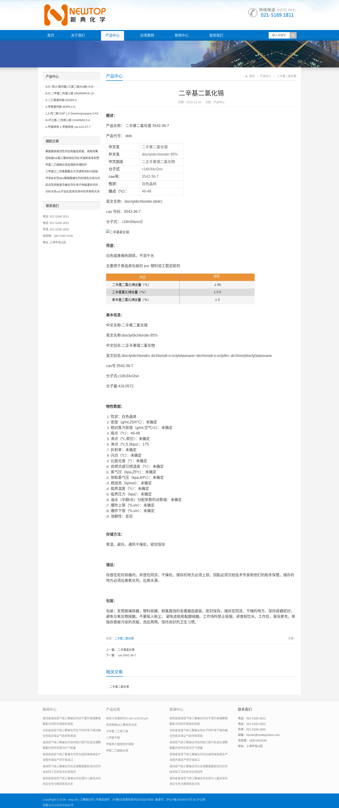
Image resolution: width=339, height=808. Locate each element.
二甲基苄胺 (113, 737)
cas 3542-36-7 (127, 655)
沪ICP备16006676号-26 (181, 799)
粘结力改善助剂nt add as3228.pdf (127, 718)
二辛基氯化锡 (126, 649)
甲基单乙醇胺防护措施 (120, 744)
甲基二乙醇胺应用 (117, 750)
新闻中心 (182, 35)
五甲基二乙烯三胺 (117, 731)
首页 (50, 35)
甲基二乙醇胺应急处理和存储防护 (66, 164)
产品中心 (112, 35)
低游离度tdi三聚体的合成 (121, 725)
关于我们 (78, 35)
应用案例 (147, 35)
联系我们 (216, 35)
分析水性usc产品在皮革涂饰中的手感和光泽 (72, 191)
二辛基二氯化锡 (124, 638)
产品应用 (113, 709)
